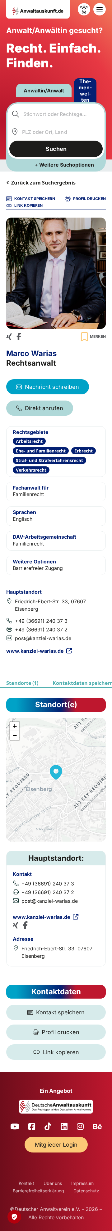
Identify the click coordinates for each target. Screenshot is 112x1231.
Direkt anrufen (44, 408)
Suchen (56, 149)
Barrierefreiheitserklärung (38, 1190)
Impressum (82, 1183)
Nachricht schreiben (52, 387)
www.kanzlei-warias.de (35, 651)
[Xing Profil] (9, 336)
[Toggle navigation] (99, 9)
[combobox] (56, 114)
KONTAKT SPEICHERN (34, 198)
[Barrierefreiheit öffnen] (84, 9)
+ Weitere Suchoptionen (64, 165)
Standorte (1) (22, 683)
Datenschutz (86, 1190)
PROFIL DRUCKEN (89, 198)
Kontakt (26, 1183)
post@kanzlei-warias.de (43, 638)
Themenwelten (85, 90)
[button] (56, 772)
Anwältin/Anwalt (44, 90)
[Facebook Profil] (18, 336)
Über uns (53, 1183)
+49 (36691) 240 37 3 (41, 621)
